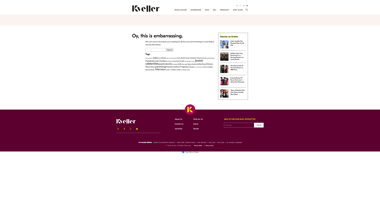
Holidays (163, 61)
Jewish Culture (180, 10)
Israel (182, 61)
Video (179, 70)
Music (147, 67)
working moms (185, 70)
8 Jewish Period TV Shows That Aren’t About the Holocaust (237, 80)
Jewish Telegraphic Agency (164, 142)
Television (160, 69)
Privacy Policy (198, 145)
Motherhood (195, 10)
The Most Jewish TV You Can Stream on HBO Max (236, 68)
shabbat (210, 67)
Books (164, 58)
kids (179, 64)
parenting (160, 66)
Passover (169, 67)
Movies (210, 64)
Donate (196, 129)
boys (168, 58)
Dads (178, 58)
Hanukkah (149, 61)
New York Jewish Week (186, 142)
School (205, 67)
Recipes (192, 67)
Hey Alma (220, 142)
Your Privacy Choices (192, 152)
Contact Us (179, 124)
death (183, 58)
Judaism (175, 64)
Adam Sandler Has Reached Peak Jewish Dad (237, 43)
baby (155, 57)
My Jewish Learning (234, 142)
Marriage (184, 64)
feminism (193, 58)
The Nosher (201, 142)
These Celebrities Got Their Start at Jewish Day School (237, 92)
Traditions (173, 70)
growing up (211, 58)
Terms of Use (209, 145)
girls (206, 58)
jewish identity (166, 64)
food (199, 58)
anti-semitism (149, 58)
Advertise (178, 129)
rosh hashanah (199, 67)
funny (203, 58)
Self (214, 10)
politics (177, 67)
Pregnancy (224, 10)
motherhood (201, 64)
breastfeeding (173, 58)
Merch (195, 124)
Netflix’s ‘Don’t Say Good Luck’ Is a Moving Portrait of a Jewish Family (237, 56)
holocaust (169, 61)
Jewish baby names (189, 61)
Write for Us (198, 119)
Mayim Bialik (191, 64)
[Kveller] (128, 123)
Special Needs (150, 70)
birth (159, 58)
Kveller (212, 142)
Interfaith (176, 61)
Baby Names (238, 10)
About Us (178, 119)
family (187, 58)
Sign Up (258, 125)
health (156, 61)
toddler (168, 70)
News (207, 10)
